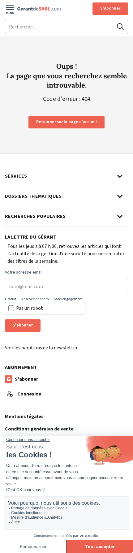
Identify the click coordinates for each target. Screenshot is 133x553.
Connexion (29, 394)
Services (16, 176)
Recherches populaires (35, 216)
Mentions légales (24, 416)
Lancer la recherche (121, 27)
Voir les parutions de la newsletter (41, 347)
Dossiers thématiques (33, 196)
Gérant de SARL (39, 8)
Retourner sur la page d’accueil (66, 122)
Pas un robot (29, 308)
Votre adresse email (23, 272)
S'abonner (110, 8)
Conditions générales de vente (39, 429)
